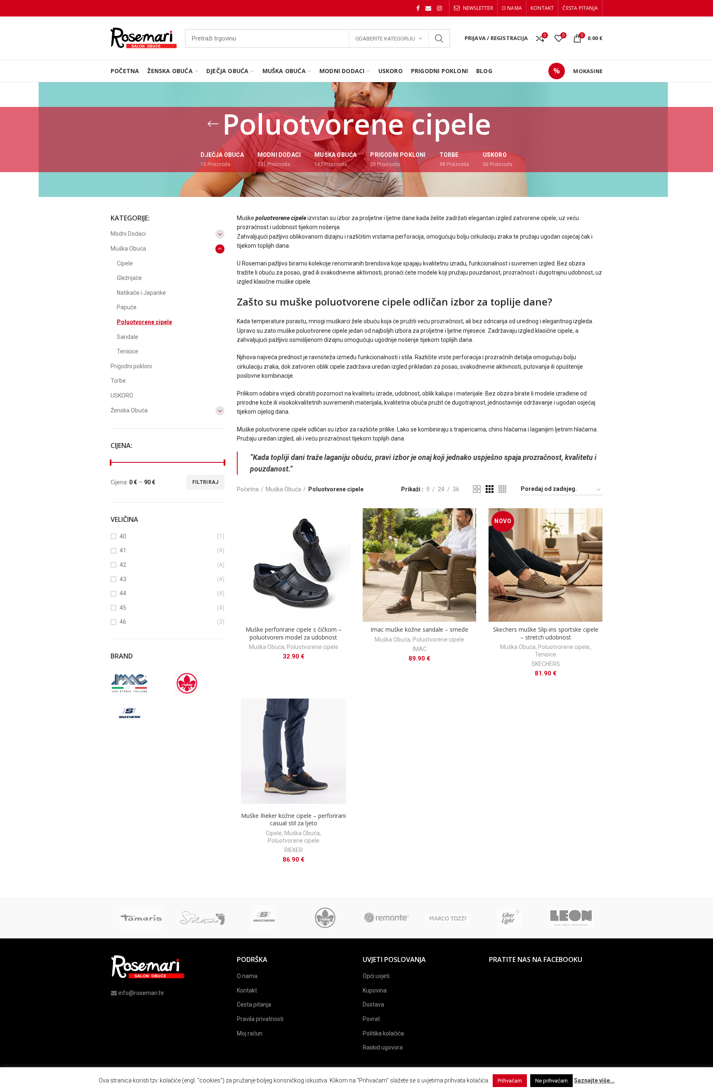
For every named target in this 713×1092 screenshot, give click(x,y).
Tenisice (545, 654)
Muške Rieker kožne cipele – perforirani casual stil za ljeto (293, 819)
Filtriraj (205, 482)
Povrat (371, 1019)
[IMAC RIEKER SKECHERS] (166, 700)
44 (123, 593)
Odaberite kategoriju (385, 39)
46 (123, 621)
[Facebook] (418, 8)
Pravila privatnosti (260, 1019)
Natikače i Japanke (141, 292)
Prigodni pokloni (131, 366)
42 (123, 564)
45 (123, 607)
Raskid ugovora (383, 1047)
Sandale (127, 337)
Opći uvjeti (376, 976)
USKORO (122, 395)
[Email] (428, 8)
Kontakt (247, 990)
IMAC (420, 649)
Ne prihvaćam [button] (551, 1081)
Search (439, 38)
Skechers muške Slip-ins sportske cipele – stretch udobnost (545, 633)
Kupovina (375, 990)
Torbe (118, 380)
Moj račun (249, 1033)
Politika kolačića (383, 1033)
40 (123, 536)
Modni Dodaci (128, 233)
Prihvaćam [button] (510, 1081)
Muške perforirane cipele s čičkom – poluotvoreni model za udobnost (294, 633)
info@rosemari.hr (141, 993)
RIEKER (293, 850)
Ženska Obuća (129, 410)
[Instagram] (439, 8)
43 (123, 579)
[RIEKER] (195, 683)
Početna (248, 489)
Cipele (274, 833)
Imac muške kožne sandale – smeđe (419, 629)
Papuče (127, 307)
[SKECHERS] (137, 714)
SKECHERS (545, 664)
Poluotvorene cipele (312, 647)
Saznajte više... (594, 1080)
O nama (247, 976)
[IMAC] (137, 683)
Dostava (373, 1004)
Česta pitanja (254, 1004)
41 (123, 550)
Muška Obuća (283, 489)
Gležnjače (129, 278)
